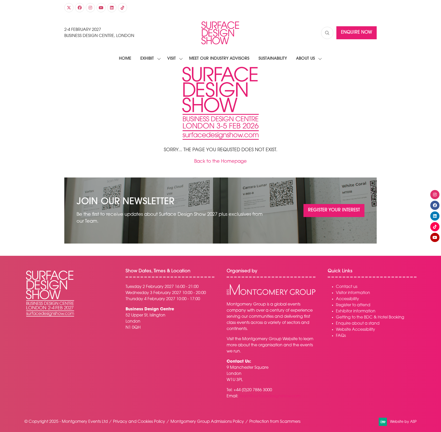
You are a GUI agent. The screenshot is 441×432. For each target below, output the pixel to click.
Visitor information (353, 293)
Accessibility (347, 299)
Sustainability (273, 59)
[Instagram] (90, 7)
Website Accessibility (355, 330)
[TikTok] (122, 7)
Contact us (346, 287)
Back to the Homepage (220, 161)
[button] (327, 33)
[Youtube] (101, 7)
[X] (69, 7)
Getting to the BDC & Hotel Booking (370, 317)
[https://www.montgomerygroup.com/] (271, 294)
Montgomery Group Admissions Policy (207, 422)
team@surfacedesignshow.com (270, 396)
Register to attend (353, 305)
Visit (171, 59)
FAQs (341, 336)
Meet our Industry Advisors (219, 59)
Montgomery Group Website (270, 339)
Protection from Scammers (274, 422)
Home (125, 59)
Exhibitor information (355, 311)
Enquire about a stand (357, 324)
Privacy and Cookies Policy (139, 422)
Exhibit (147, 59)
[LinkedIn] (111, 7)
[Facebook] (79, 7)
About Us (305, 59)
